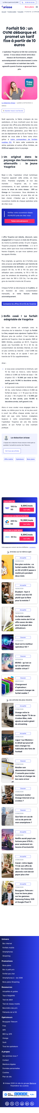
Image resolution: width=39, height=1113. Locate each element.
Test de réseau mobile (11, 1004)
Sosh (4, 1042)
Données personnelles (11, 1068)
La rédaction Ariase (8, 103)
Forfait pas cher (8, 974)
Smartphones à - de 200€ (12, 978)
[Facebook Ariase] (17, 1104)
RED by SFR (7, 1034)
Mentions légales (9, 1064)
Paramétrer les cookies (19, 1086)
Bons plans (31, 459)
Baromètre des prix (9, 1008)
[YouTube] (22, 1104)
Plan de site (7, 1077)
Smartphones (7, 952)
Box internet (7, 943)
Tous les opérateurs (10, 1046)
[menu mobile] (37, 7)
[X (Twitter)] (12, 1104)
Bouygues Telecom (9, 1022)
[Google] (7, 1104)
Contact (5, 1060)
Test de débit (7, 1000)
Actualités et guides (10, 991)
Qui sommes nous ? (10, 1056)
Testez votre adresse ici (19, 221)
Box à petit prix (8, 969)
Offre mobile (8, 459)
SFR (4, 1030)
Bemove (33, 1083)
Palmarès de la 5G (9, 1012)
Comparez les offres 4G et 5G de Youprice (19, 304)
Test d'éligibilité (8, 996)
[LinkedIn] (27, 1104)
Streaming (6, 956)
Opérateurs (20, 459)
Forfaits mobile (8, 948)
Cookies (5, 1072)
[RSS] (32, 1104)
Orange (5, 1038)
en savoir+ (33, 547)
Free (4, 1026)
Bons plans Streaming (10, 982)
